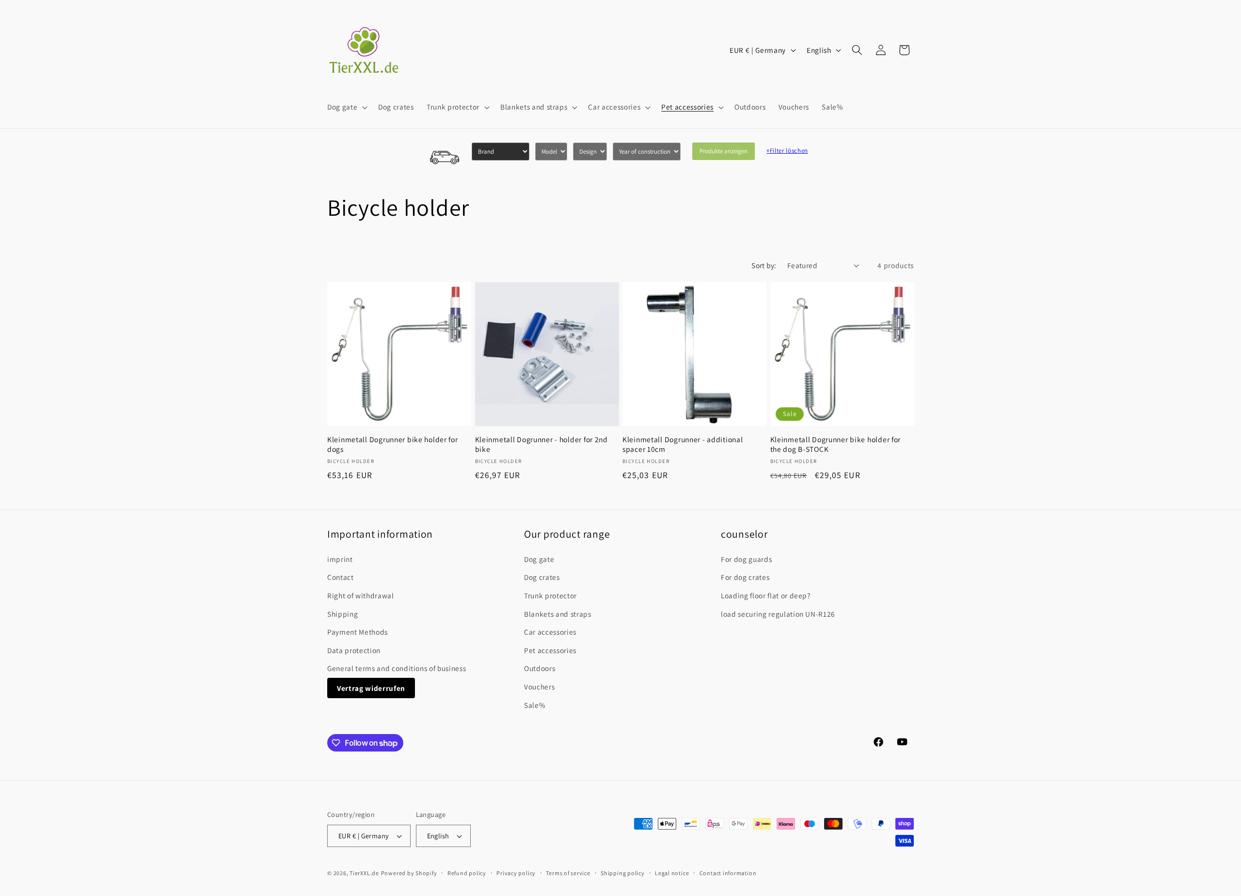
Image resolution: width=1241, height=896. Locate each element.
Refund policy (466, 873)
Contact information (728, 873)
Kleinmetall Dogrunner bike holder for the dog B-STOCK (835, 444)
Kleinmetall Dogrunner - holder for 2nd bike (541, 444)
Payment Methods (357, 632)
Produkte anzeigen (724, 151)
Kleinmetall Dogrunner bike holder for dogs (392, 444)
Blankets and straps (557, 614)
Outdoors (539, 668)
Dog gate (539, 559)
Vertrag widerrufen (371, 688)
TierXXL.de (364, 873)
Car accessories (550, 632)
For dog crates (745, 577)
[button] (346, 107)
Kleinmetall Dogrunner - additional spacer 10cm (682, 444)
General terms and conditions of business (396, 668)
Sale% (534, 705)
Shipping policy (623, 873)
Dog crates (542, 577)
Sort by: (764, 265)
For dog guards (746, 559)
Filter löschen (787, 150)
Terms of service (568, 873)
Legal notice (672, 873)
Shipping (342, 614)
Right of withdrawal (360, 595)
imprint (340, 559)
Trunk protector (550, 595)
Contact (340, 577)
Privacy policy (516, 873)
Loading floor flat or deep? (766, 595)
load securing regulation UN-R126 (778, 614)
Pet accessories (550, 650)
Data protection (354, 650)
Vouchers (539, 686)
